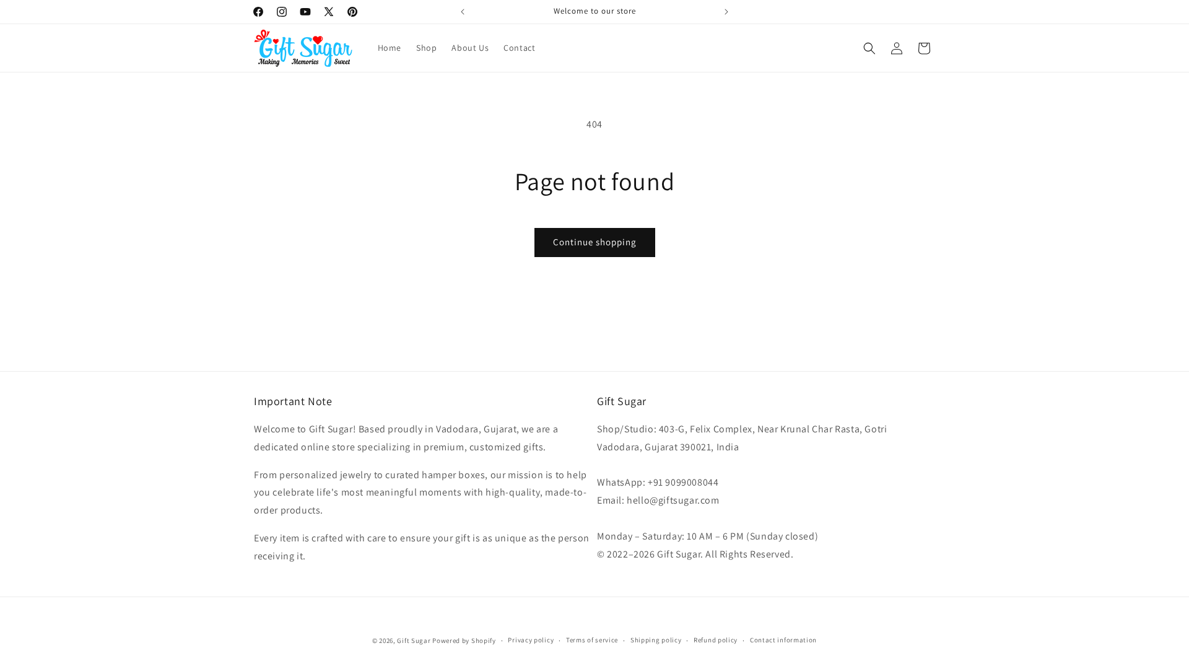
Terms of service (592, 640)
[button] (869, 48)
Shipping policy (656, 640)
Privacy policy (531, 640)
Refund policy (716, 640)
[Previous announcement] (462, 12)
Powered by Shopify (464, 640)
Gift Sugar (413, 640)
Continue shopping (595, 242)
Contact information (783, 640)
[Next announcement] (726, 12)
